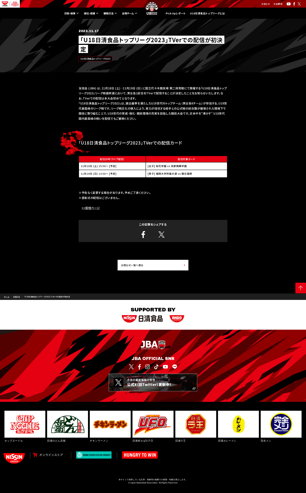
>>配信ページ (91, 208)
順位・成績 (89, 13)
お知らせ (265, 3)
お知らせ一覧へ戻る (132, 265)
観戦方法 (109, 13)
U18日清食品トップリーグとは (207, 13)
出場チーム (128, 13)
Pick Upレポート (176, 13)
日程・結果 (69, 13)
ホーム (6, 296)
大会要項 (277, 3)
